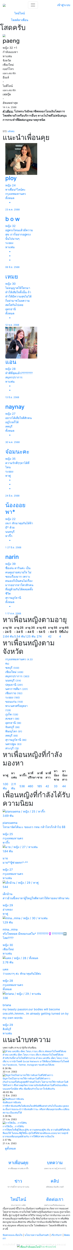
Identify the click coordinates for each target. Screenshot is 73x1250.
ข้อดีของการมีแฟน (12, 1102)
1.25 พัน (30, 636)
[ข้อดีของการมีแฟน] (13, 1099)
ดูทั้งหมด (10, 1148)
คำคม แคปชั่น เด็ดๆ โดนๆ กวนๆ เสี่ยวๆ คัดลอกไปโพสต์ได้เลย (33, 1054)
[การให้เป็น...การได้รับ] (15, 1122)
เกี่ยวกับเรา (56, 1235)
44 (64, 786)
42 (50, 636)
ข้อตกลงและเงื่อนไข (13, 1235)
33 (55, 786)
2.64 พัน (8, 636)
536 (22, 786)
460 (30, 786)
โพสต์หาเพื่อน (19, 20)
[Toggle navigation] (33, 4)
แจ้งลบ (11, 131)
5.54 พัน (19, 636)
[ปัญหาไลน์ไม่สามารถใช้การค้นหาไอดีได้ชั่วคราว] (28, 1075)
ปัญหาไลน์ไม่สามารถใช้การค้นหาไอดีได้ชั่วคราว (26, 1078)
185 (39, 786)
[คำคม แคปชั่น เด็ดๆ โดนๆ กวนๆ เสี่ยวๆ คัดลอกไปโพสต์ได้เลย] (34, 1051)
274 (39, 636)
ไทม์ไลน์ (19, 13)
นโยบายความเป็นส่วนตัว (37, 1235)
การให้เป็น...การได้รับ (13, 1126)
